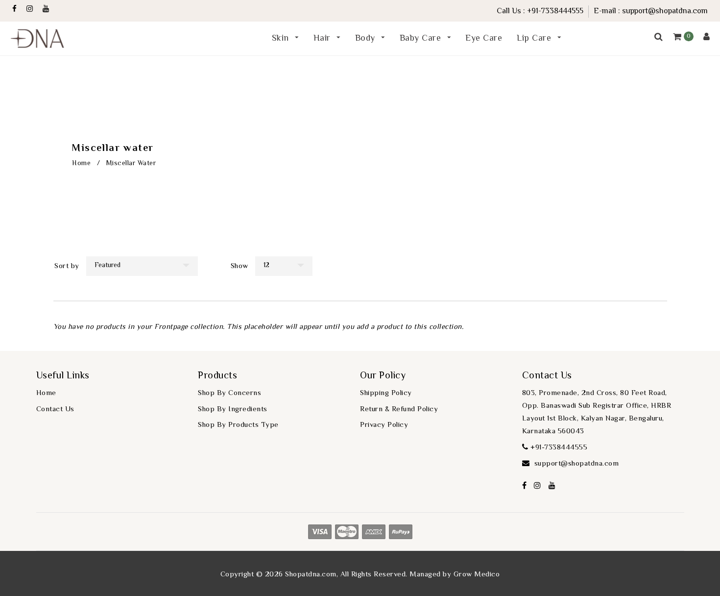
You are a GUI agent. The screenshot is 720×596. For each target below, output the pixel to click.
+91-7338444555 (555, 11)
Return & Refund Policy (399, 409)
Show (239, 266)
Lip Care (535, 39)
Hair (323, 39)
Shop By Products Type (238, 425)
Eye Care (483, 39)
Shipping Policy (386, 393)
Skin (282, 39)
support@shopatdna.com (665, 11)
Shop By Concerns (229, 393)
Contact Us (55, 409)
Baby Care (422, 39)
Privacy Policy (384, 425)
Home (81, 163)
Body (366, 39)
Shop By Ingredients (232, 409)
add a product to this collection (409, 327)
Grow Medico (477, 574)
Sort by (66, 266)
